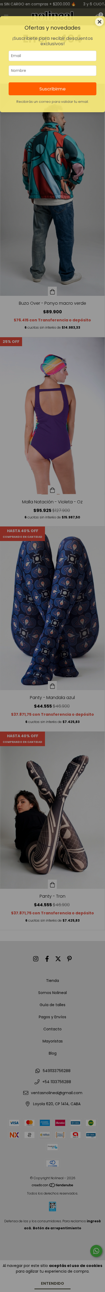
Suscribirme (52, 89)
